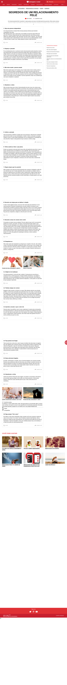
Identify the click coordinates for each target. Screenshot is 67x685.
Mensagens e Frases (32, 8)
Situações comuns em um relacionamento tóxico (54, 59)
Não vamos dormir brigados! (52, 49)
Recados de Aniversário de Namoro (53, 51)
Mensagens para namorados (52, 53)
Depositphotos (14, 616)
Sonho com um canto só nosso (52, 63)
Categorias (21, 8)
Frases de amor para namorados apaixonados (52, 56)
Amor (41, 8)
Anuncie (62, 615)
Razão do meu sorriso (51, 47)
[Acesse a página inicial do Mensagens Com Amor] (33, 2)
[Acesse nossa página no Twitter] (30, 612)
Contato (58, 615)
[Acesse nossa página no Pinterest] (33, 612)
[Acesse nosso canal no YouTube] (36, 612)
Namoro (47, 8)
